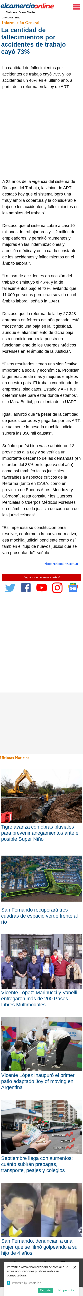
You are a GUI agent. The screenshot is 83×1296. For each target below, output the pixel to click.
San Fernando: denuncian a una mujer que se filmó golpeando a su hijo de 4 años (39, 1247)
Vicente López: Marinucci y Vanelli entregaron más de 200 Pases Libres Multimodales (39, 999)
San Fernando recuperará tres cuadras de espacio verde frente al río (39, 916)
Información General (20, 22)
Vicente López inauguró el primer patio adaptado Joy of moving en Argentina (37, 1081)
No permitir (66, 1290)
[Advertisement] (41, 134)
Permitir (45, 1290)
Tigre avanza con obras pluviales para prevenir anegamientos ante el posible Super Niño (40, 833)
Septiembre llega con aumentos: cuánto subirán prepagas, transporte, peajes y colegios (37, 1164)
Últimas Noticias (14, 757)
